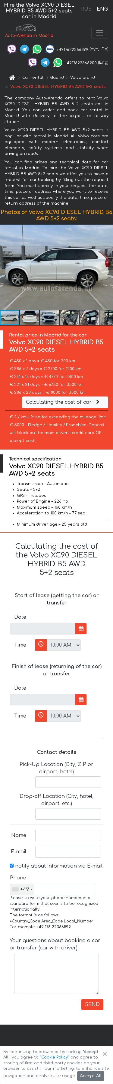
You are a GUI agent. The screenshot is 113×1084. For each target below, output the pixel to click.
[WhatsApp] (37, 49)
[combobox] (22, 889)
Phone (18, 878)
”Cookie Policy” (54, 1057)
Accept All (91, 1076)
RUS (86, 9)
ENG (102, 9)
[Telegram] (24, 49)
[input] (43, 628)
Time (20, 645)
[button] (107, 267)
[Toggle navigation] (99, 33)
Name (18, 835)
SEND (92, 1004)
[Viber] (11, 49)
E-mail (18, 852)
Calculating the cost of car (59, 402)
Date (20, 617)
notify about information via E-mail (58, 866)
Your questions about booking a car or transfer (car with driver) (55, 944)
